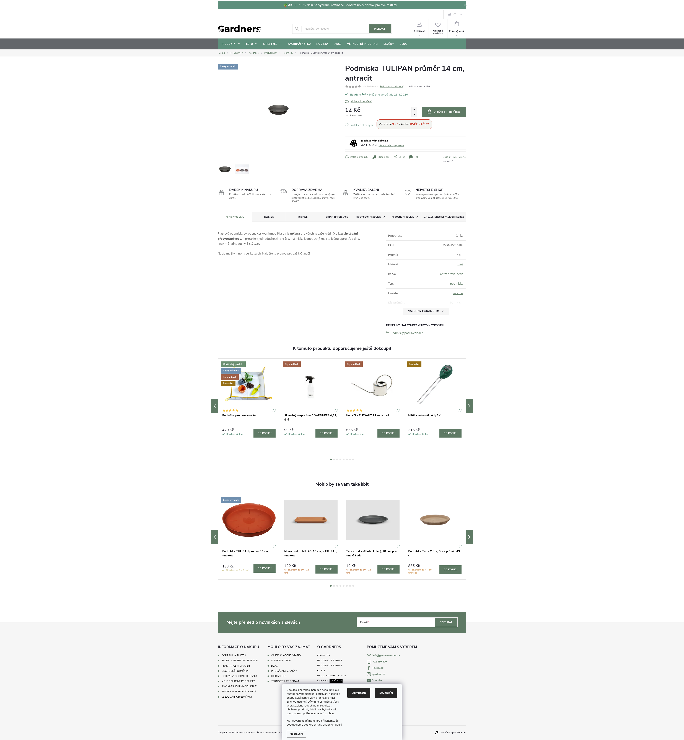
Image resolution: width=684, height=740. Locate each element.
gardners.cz (378, 674)
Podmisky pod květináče (407, 333)
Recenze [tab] (269, 216)
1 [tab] (331, 459)
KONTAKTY (323, 655)
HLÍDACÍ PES (278, 676)
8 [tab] (353, 459)
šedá (460, 274)
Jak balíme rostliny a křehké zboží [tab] (444, 216)
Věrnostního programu (391, 145)
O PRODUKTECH (281, 660)
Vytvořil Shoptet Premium (453, 732)
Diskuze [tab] (302, 216)
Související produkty (368, 216)
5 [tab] (343, 459)
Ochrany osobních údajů (326, 725)
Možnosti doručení (361, 101)
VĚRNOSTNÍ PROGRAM (285, 681)
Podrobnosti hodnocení (391, 86)
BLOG (274, 665)
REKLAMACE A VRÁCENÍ (235, 665)
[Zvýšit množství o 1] (414, 109)
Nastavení (296, 734)
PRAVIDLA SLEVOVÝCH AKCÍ (238, 691)
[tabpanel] (249, 406)
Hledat (379, 29)
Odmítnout (359, 693)
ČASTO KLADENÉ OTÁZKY (286, 655)
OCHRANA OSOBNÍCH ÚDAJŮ (239, 676)
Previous (214, 406)
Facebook (378, 668)
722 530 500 (379, 661)
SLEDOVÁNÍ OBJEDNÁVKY (236, 696)
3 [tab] (337, 459)
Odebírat (445, 622)
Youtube (377, 680)
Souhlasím (386, 693)
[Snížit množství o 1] (414, 114)
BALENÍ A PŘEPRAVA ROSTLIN (239, 660)
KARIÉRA (322, 680)
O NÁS (321, 670)
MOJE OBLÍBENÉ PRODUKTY (238, 681)
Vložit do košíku (447, 112)
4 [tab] (340, 459)
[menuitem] (230, 44)
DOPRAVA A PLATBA (233, 655)
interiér (458, 293)
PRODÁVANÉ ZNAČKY (284, 671)
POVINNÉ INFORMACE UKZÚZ (238, 686)
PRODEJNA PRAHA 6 (329, 665)
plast (460, 264)
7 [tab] (350, 459)
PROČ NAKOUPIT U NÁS (331, 675)
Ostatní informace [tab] (337, 216)
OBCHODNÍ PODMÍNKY (234, 671)
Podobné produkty (403, 216)
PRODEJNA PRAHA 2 (329, 660)
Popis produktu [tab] (235, 216)
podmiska (456, 284)
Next (469, 406)
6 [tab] (347, 459)
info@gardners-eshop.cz (386, 655)
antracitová (447, 274)
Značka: (454, 157)
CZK (456, 14)
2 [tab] (334, 459)
